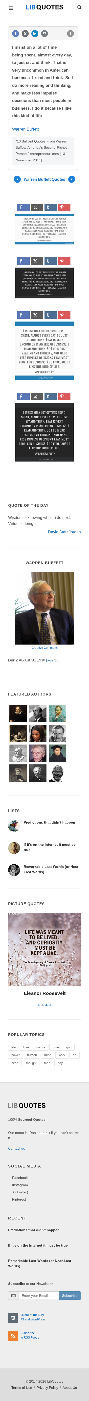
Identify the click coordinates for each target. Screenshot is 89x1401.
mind (47, 1055)
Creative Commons (45, 648)
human (32, 1055)
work (62, 1055)
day (60, 1063)
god (68, 1047)
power (15, 1055)
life (13, 1047)
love (26, 1047)
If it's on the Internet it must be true (38, 1245)
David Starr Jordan (64, 532)
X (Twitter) (20, 1192)
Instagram (20, 1185)
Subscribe (70, 1296)
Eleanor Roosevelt (45, 993)
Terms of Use (21, 1388)
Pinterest (19, 1199)
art (74, 1055)
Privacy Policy (47, 1388)
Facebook (20, 1178)
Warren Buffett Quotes (44, 179)
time (56, 1047)
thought (31, 1063)
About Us (70, 1388)
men (47, 1063)
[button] (79, 6)
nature (40, 1047)
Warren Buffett (25, 129)
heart (15, 1063)
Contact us (16, 1148)
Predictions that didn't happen (49, 822)
